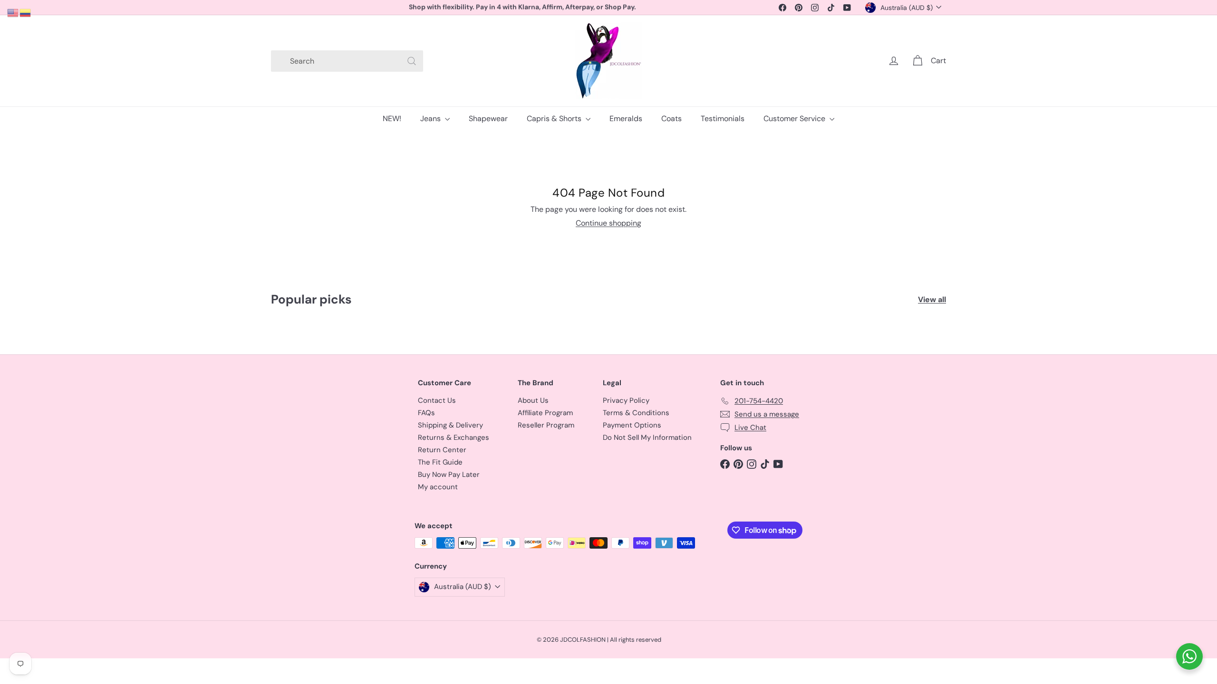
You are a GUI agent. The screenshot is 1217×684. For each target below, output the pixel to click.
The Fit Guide (440, 462)
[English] (13, 12)
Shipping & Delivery (450, 425)
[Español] (25, 12)
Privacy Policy (626, 400)
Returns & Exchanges (453, 437)
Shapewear (488, 119)
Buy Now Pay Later (449, 474)
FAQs (426, 413)
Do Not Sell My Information (647, 437)
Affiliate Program (545, 413)
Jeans (431, 119)
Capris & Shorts (555, 119)
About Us (533, 400)
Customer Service (795, 119)
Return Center (442, 450)
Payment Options (632, 425)
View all (932, 299)
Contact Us (437, 400)
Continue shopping (608, 223)
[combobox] (347, 61)
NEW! (392, 119)
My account (438, 487)
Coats (671, 119)
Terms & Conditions (636, 413)
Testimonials (722, 119)
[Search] (411, 61)
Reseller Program (546, 425)
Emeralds (625, 119)
